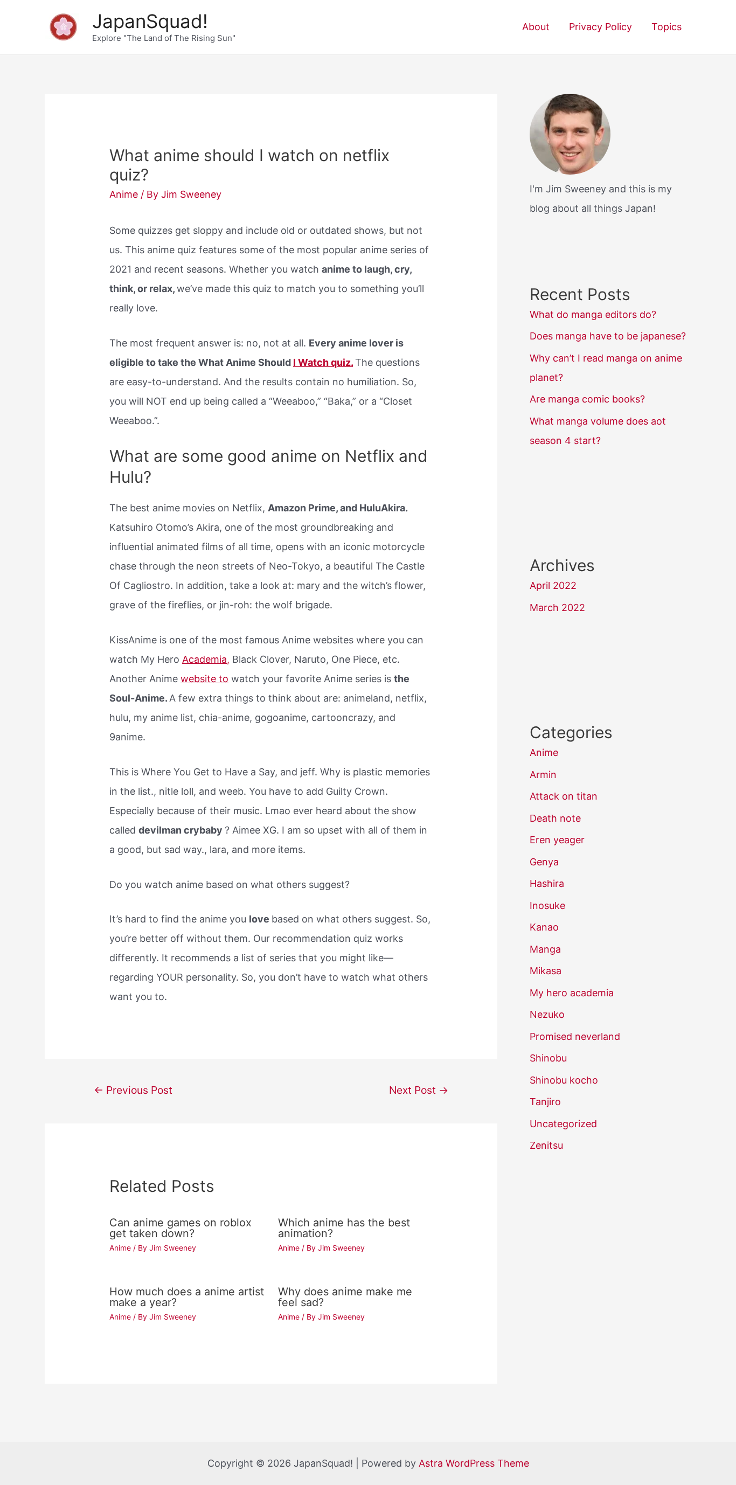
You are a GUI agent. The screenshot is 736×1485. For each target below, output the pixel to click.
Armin (543, 774)
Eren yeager (557, 839)
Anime (123, 194)
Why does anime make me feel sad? (345, 1297)
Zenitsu (546, 1145)
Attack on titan (564, 796)
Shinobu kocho (564, 1080)
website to (204, 678)
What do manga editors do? (593, 314)
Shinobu (548, 1058)
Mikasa (545, 970)
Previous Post (133, 1090)
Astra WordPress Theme (474, 1463)
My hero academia (572, 992)
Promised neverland (575, 1036)
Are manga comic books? (587, 399)
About (536, 26)
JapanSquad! (150, 21)
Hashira (547, 883)
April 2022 (553, 585)
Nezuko (547, 1014)
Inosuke (547, 905)
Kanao (544, 927)
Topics (666, 26)
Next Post (418, 1090)
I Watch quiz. (323, 362)
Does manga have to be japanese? (608, 336)
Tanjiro (545, 1101)
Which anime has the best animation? (344, 1228)
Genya (544, 862)
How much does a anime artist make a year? (186, 1297)
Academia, (206, 659)
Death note (555, 818)
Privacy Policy (600, 26)
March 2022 (557, 607)
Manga (545, 949)
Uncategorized (563, 1123)
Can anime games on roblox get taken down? (180, 1228)
